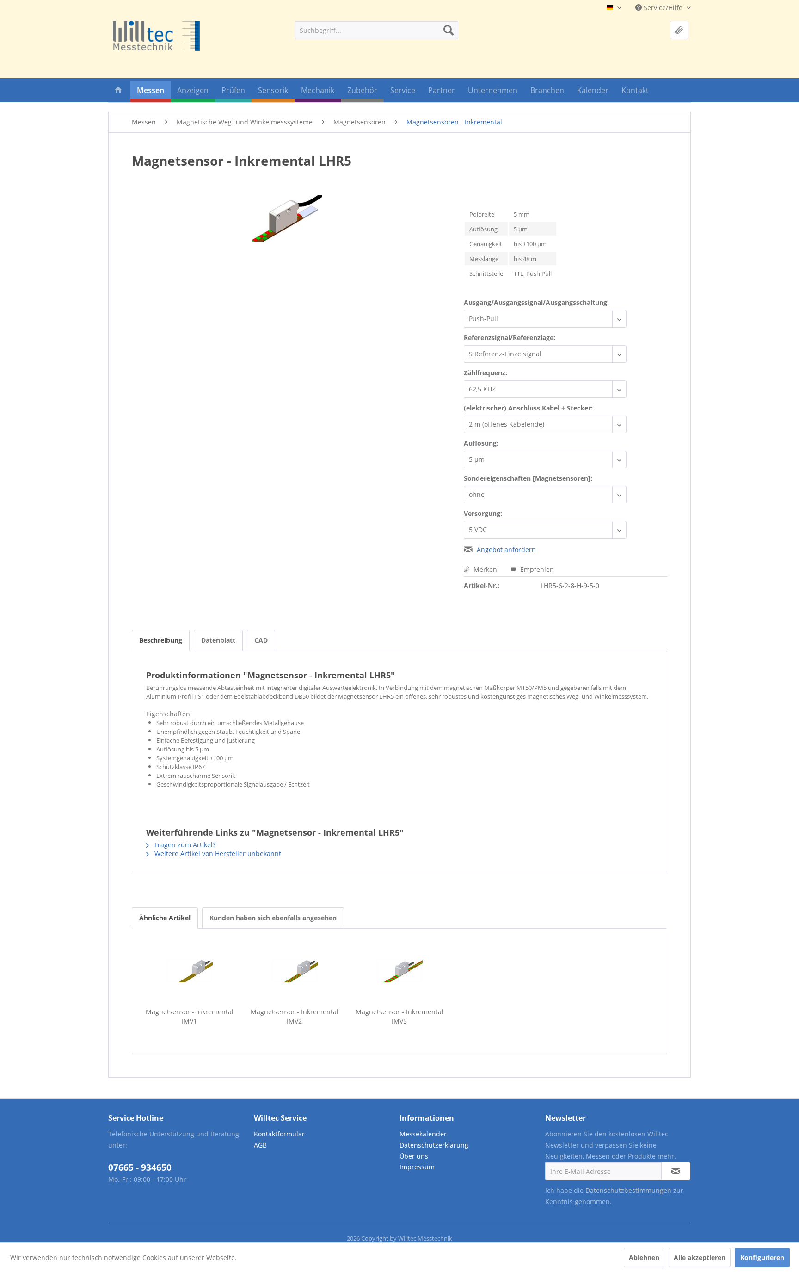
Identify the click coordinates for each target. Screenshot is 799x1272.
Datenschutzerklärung (434, 1145)
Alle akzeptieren (699, 1257)
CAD (261, 640)
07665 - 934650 (140, 1167)
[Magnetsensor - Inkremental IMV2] (294, 970)
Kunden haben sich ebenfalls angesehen (273, 917)
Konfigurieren (762, 1257)
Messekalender (423, 1133)
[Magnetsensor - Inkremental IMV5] (399, 970)
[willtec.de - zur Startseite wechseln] (156, 36)
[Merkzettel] (679, 30)
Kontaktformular (279, 1133)
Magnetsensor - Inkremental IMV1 (190, 1016)
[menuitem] (376, 30)
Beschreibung (160, 640)
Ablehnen (644, 1257)
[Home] (118, 91)
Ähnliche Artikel (165, 917)
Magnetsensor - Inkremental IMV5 (399, 1016)
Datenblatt (218, 640)
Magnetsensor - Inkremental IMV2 (294, 1016)
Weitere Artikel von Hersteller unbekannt (217, 853)
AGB (260, 1145)
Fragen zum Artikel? (184, 844)
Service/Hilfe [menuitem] (663, 7)
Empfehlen (536, 569)
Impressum (417, 1166)
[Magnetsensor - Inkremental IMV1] (189, 970)
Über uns (414, 1156)
